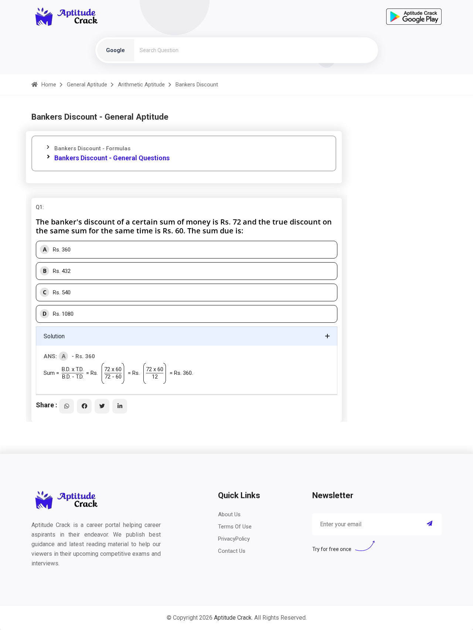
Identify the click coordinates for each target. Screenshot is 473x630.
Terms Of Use (235, 526)
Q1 (39, 207)
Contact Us (231, 551)
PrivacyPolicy (234, 538)
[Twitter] (102, 406)
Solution (54, 336)
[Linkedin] (119, 406)
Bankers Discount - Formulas (92, 148)
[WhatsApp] (66, 406)
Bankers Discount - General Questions (112, 158)
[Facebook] (84, 406)
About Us (229, 514)
